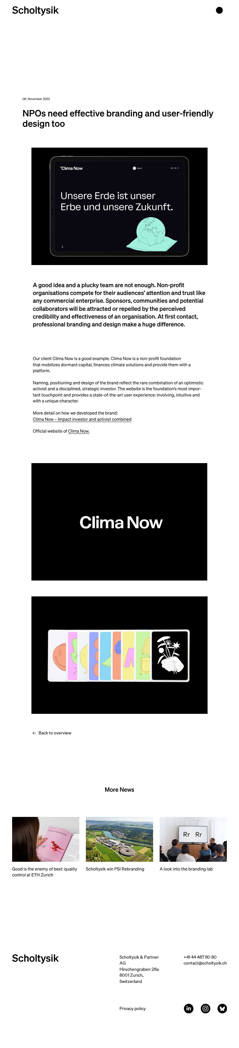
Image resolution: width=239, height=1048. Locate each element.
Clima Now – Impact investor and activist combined (82, 419)
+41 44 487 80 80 (200, 957)
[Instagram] (205, 1008)
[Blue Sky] (222, 1008)
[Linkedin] (189, 1008)
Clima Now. (79, 431)
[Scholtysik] (66, 959)
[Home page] (35, 11)
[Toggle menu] (219, 10)
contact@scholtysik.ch (205, 963)
